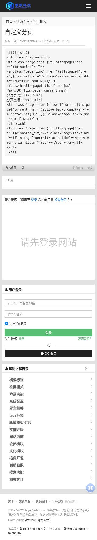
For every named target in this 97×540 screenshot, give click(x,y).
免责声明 (24, 501)
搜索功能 (16, 472)
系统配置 (16, 401)
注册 (21, 338)
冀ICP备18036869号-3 (34, 529)
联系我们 (41, 501)
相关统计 (16, 479)
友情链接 (16, 429)
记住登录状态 (17, 323)
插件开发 (16, 457)
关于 (11, 501)
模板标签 (16, 379)
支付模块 (16, 450)
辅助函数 (16, 465)
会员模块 (16, 443)
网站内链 (16, 436)
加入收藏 (11, 168)
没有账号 (60, 199)
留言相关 (16, 408)
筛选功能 (16, 394)
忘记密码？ (85, 338)
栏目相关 (39, 21)
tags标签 (16, 415)
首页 (9, 21)
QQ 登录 (50, 353)
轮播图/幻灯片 (20, 422)
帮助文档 (22, 21)
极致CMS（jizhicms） (38, 520)
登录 (34, 199)
